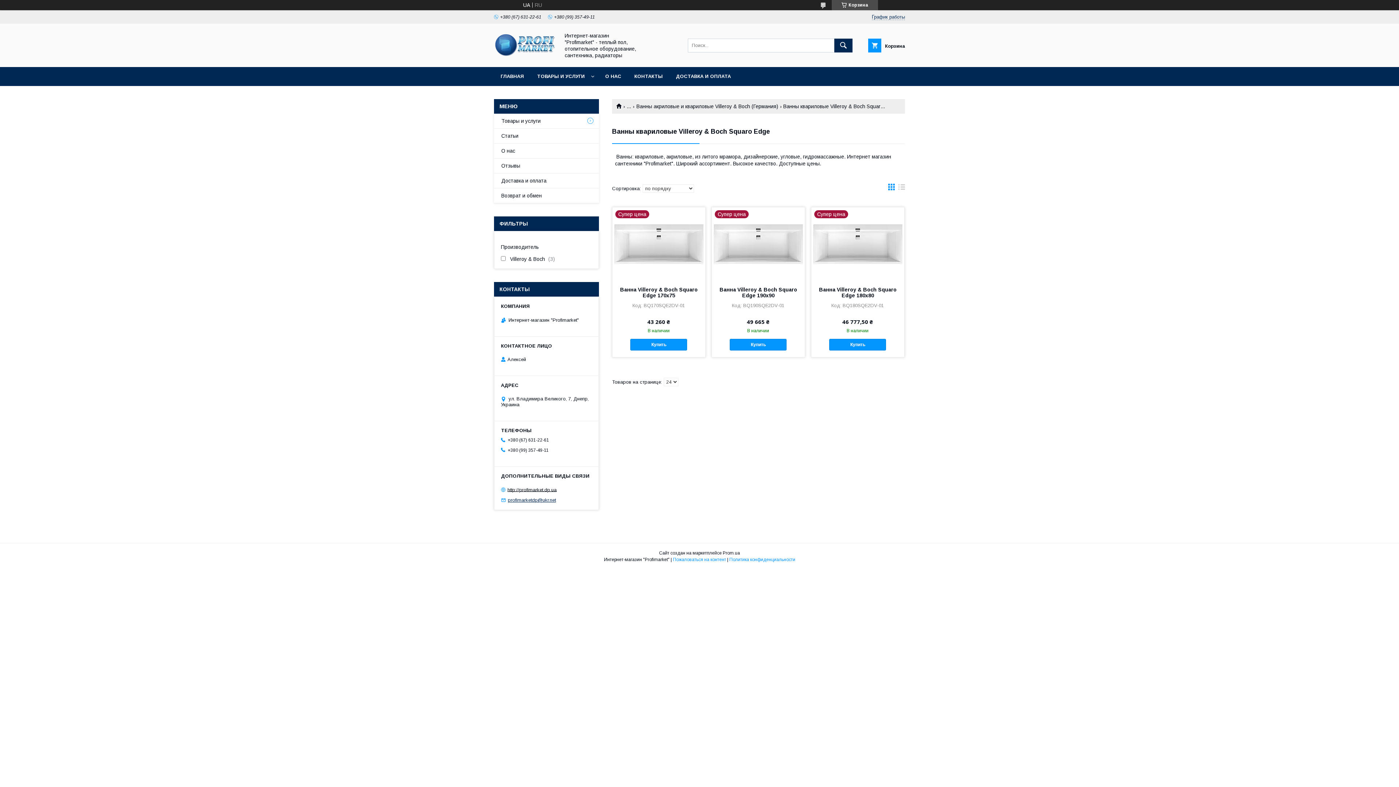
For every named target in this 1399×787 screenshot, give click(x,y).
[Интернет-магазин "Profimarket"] (525, 57)
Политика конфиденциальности (762, 559)
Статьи (509, 136)
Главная (512, 76)
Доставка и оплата (703, 76)
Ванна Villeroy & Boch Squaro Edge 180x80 (858, 292)
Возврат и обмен (521, 196)
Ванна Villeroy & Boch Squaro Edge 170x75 (659, 292)
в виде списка (901, 189)
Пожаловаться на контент (699, 559)
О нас (613, 76)
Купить (658, 344)
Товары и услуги (561, 76)
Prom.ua (731, 553)
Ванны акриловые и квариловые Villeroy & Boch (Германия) (707, 106)
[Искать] (843, 45)
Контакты (648, 76)
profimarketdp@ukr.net (532, 500)
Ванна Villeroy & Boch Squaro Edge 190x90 (758, 292)
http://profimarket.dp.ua (532, 489)
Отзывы (510, 166)
